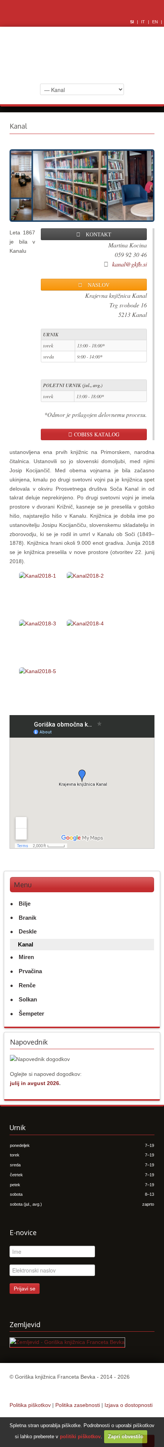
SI (132, 21)
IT (143, 21)
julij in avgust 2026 (34, 1083)
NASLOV (95, 284)
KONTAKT (95, 234)
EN (155, 21)
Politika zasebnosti (77, 1405)
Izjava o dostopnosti (129, 1405)
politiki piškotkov (80, 1436)
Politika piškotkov (30, 1405)
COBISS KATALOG (95, 434)
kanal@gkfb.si (129, 264)
